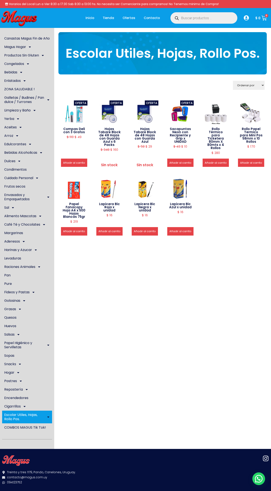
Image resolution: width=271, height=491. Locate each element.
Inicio (90, 18)
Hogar (9, 372)
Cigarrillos (12, 406)
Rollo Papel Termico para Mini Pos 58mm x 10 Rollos (251, 135)
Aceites (10, 127)
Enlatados (12, 80)
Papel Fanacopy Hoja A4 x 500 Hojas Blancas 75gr (74, 210)
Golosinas (12, 300)
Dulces (9, 161)
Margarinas (13, 232)
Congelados (14, 63)
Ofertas (129, 18)
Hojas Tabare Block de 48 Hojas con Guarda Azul (145, 135)
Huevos (10, 326)
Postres (10, 381)
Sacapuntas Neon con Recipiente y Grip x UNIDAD (180, 135)
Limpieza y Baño (17, 110)
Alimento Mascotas (20, 216)
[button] (258, 478)
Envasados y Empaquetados (17, 197)
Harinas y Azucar (18, 249)
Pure (8, 283)
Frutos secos (14, 186)
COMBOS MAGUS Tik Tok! (25, 427)
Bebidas (10, 72)
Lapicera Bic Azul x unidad (180, 205)
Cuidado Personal (18, 178)
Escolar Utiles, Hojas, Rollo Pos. (20, 416)
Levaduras (12, 258)
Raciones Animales (19, 266)
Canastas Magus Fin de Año (27, 38)
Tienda (108, 18)
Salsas (9, 334)
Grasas (10, 309)
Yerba (9, 118)
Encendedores (16, 397)
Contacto (152, 18)
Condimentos (15, 169)
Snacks (10, 364)
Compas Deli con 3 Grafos (74, 130)
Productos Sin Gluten (21, 55)
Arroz (8, 135)
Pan (7, 275)
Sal (6, 207)
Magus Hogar (15, 46)
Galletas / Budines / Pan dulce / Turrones (24, 99)
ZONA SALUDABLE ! (19, 89)
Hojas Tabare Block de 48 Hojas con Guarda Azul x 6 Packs (109, 137)
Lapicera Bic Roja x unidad (109, 207)
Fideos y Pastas (17, 292)
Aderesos (12, 241)
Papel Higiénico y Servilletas (18, 345)
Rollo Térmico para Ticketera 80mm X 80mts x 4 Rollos (215, 138)
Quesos (10, 317)
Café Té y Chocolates (22, 224)
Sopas (9, 355)
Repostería (13, 389)
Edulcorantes (15, 144)
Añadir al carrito (74, 163)
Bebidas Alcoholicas (20, 152)
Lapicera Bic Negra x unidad (144, 207)
